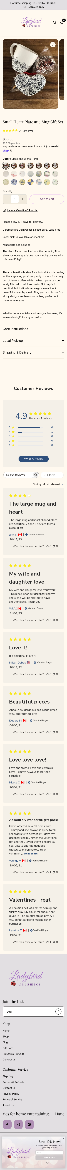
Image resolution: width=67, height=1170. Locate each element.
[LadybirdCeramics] (31, 22)
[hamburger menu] (6, 22)
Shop (6, 1036)
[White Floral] (6, 174)
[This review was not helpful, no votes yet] (54, 546)
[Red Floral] (14, 174)
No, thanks (49, 1163)
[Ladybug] (22, 174)
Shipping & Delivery (17, 352)
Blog (5, 1042)
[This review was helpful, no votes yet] (47, 546)
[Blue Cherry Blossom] (47, 165)
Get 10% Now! (49, 1157)
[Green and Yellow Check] (47, 182)
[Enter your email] (58, 1011)
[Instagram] (18, 1124)
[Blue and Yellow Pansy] (22, 182)
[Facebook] (7, 1124)
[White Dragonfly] (14, 165)
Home (6, 1030)
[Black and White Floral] (6, 165)
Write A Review (33, 458)
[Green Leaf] (6, 182)
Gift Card (8, 1048)
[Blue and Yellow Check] (30, 182)
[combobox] (48, 484)
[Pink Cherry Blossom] (39, 165)
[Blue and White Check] (39, 182)
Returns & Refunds (13, 1053)
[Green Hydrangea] (47, 174)
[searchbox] (18, 475)
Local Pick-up (13, 340)
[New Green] (55, 182)
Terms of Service (12, 1099)
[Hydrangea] (39, 174)
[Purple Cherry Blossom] (55, 165)
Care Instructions (15, 329)
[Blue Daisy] (14, 182)
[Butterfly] (30, 165)
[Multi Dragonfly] (55, 174)
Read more (31, 853)
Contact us (9, 1059)
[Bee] (30, 174)
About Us (8, 1105)
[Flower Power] (22, 165)
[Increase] (23, 199)
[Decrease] (7, 199)
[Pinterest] (29, 1124)
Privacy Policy (11, 1093)
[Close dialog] (63, 1138)
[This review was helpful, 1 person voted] (47, 872)
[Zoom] (53, 44)
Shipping (8, 1076)
